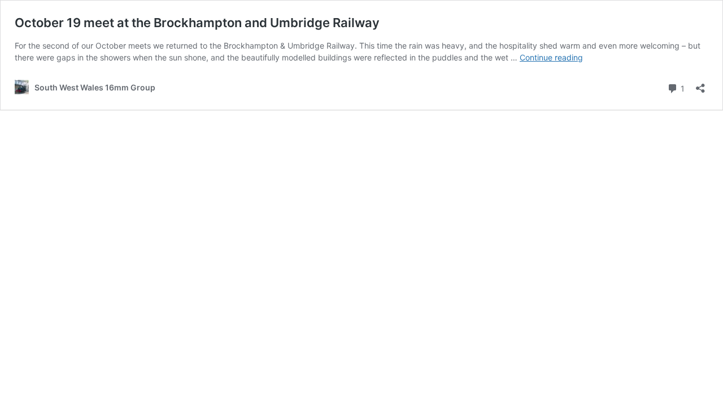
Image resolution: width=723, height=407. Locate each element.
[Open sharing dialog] (700, 84)
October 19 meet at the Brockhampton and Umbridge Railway (197, 22)
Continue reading (551, 57)
